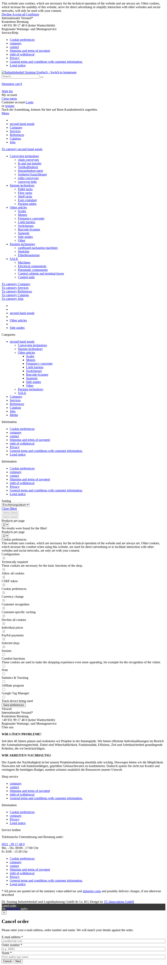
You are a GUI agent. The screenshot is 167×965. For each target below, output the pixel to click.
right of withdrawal (22, 54)
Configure (32, 14)
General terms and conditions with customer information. (46, 61)
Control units (26, 277)
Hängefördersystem (30, 170)
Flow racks (25, 192)
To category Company (16, 284)
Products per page (13, 520)
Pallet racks (25, 189)
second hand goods (22, 341)
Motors (22, 214)
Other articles (18, 207)
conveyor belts (27, 181)
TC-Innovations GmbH (119, 901)
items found (10, 512)
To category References (17, 291)
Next (18, 961)
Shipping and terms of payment (30, 50)
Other (21, 240)
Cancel (7, 961)
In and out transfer (29, 163)
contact (14, 47)
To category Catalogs (15, 295)
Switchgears (26, 225)
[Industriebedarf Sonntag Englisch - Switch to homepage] (39, 72)
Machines (24, 262)
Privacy (15, 58)
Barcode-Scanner (29, 229)
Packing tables (27, 203)
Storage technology (22, 185)
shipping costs (92, 891)
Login (29, 102)
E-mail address (12, 937)
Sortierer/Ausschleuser (32, 174)
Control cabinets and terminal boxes (41, 273)
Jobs (12, 411)
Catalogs (15, 407)
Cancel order (9, 905)
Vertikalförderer (28, 167)
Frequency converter (31, 218)
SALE (14, 259)
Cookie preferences (22, 39)
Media (14, 415)
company (16, 43)
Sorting (6, 501)
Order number (12, 945)
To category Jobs (12, 298)
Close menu (9, 98)
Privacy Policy (13, 908)
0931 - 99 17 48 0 (13, 844)
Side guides (25, 236)
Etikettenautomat (29, 255)
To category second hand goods (22, 149)
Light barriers (26, 222)
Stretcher (23, 251)
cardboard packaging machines (38, 248)
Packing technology (22, 244)
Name (7, 953)
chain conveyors (28, 159)
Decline (7, 14)
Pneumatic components (33, 270)
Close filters (9, 508)
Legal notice (18, 65)
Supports (23, 233)
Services (15, 400)
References (17, 404)
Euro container (27, 200)
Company (16, 396)
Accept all (19, 14)
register (9, 106)
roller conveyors (28, 178)
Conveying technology (24, 156)
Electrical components (32, 266)
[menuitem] (83, 49)
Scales (22, 211)
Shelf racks (25, 196)
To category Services (15, 287)
